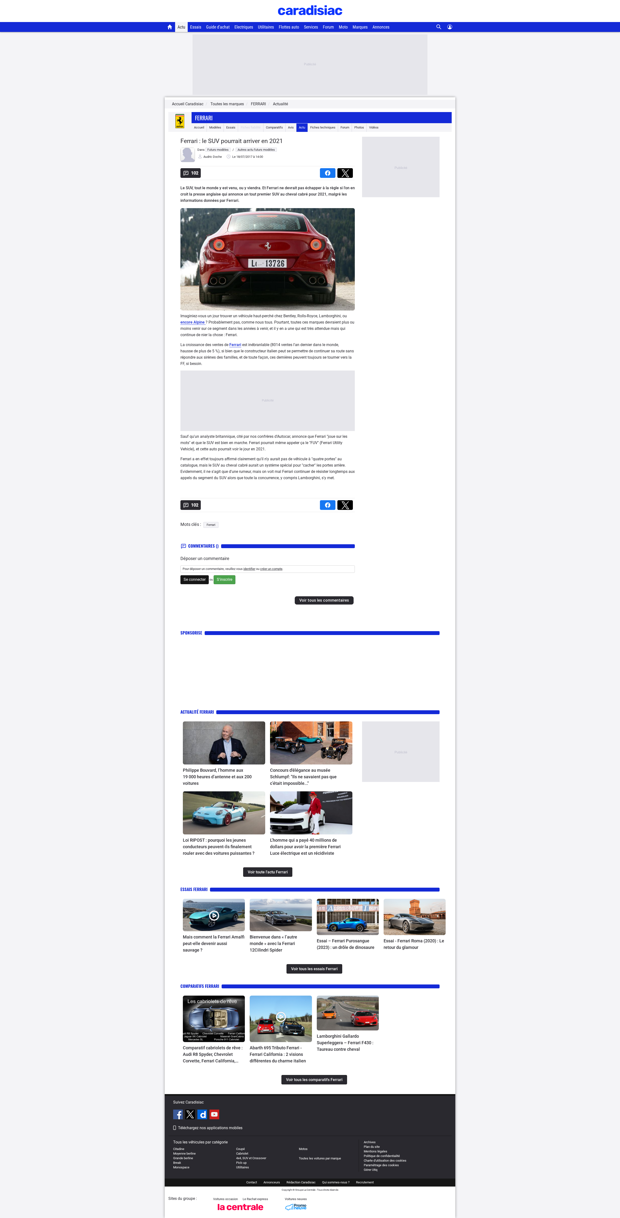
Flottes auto (289, 27)
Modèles (215, 127)
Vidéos (374, 127)
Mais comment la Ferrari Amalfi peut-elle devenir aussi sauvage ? (213, 943)
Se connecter (195, 579)
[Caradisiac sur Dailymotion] (202, 1115)
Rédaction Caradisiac (301, 1182)
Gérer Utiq (370, 1170)
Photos (359, 127)
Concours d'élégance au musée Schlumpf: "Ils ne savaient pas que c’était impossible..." (303, 777)
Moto (343, 27)
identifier (249, 569)
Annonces (380, 27)
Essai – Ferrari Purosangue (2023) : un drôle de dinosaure (345, 944)
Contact (251, 1182)
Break (177, 1163)
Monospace (181, 1167)
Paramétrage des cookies (381, 1165)
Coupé (240, 1149)
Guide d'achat (218, 27)
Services (311, 27)
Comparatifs (274, 127)
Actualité (280, 104)
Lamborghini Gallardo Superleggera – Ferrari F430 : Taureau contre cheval (345, 1043)
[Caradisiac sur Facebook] (178, 1115)
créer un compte (271, 569)
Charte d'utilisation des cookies (385, 1160)
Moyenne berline (184, 1153)
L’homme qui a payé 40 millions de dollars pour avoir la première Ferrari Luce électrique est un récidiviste (305, 847)
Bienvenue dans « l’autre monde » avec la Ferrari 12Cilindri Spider (273, 943)
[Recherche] (439, 27)
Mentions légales (375, 1151)
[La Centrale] (240, 1211)
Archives (370, 1142)
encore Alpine (193, 322)
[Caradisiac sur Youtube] (214, 1115)
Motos (303, 1149)
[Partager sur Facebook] (328, 171)
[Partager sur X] (346, 171)
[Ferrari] (180, 127)
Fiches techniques (322, 127)
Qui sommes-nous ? (335, 1182)
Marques (360, 27)
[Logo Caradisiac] (310, 19)
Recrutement (365, 1182)
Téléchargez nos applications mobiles (210, 1128)
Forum (328, 27)
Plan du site (372, 1147)
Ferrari (204, 117)
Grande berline (183, 1158)
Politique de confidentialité (382, 1156)
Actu (181, 27)
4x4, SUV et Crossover (251, 1158)
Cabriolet (242, 1153)
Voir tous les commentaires (324, 600)
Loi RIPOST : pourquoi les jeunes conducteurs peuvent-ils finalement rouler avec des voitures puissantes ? (219, 847)
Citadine (178, 1149)
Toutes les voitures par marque (320, 1158)
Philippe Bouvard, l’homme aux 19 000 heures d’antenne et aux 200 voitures (217, 777)
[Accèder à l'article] (224, 742)
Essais (195, 27)
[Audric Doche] (187, 161)
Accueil (199, 127)
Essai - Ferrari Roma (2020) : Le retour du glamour (414, 944)
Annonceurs (272, 1182)
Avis (291, 127)
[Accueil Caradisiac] (170, 27)
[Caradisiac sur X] (190, 1115)
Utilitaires (266, 27)
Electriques (243, 27)
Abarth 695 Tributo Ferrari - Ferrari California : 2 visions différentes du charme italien (278, 1054)
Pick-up (241, 1163)
